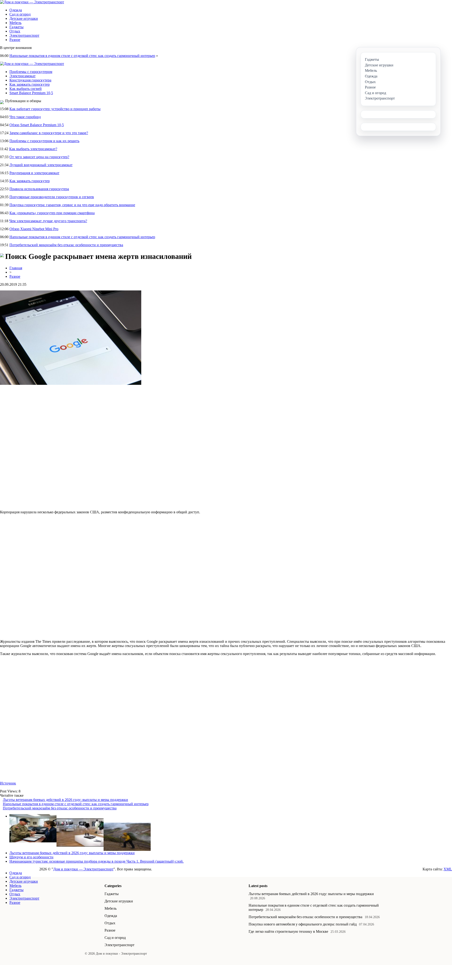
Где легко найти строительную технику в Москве (288, 931)
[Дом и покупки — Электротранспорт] (32, 2)
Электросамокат (22, 76)
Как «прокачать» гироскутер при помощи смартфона (52, 213)
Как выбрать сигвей (25, 89)
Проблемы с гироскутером (30, 72)
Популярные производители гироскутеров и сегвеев (51, 197)
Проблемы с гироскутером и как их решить (44, 141)
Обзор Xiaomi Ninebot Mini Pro (33, 229)
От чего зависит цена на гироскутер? (39, 157)
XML (448, 869)
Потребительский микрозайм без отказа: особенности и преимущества (66, 245)
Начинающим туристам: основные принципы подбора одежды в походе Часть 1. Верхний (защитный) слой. (96, 861)
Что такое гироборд (25, 117)
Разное (14, 40)
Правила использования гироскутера (39, 189)
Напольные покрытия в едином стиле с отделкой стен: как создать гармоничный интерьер (82, 56)
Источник (8, 783)
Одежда (15, 10)
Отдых (14, 31)
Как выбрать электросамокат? (33, 149)
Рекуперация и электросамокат (34, 173)
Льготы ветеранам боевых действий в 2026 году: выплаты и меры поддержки (65, 800)
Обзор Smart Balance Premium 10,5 (36, 125)
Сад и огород (20, 14)
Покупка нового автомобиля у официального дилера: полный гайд (303, 924)
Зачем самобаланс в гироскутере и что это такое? (48, 133)
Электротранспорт (24, 35)
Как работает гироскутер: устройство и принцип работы (55, 109)
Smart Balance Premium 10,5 (31, 93)
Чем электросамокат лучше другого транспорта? (48, 221)
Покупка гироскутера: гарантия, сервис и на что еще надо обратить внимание (72, 205)
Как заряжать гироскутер (29, 84)
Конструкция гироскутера (30, 80)
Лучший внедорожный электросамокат (41, 165)
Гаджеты (16, 27)
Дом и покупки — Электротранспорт (83, 869)
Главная (15, 268)
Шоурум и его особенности (31, 857)
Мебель (15, 23)
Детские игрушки (23, 18)
